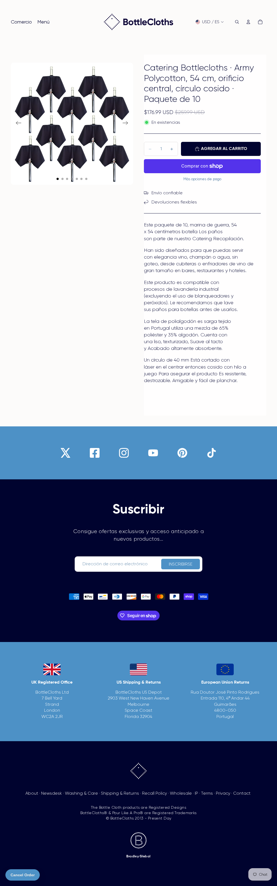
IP (196, 793)
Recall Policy (154, 793)
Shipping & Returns (120, 793)
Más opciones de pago (202, 179)
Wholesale (181, 793)
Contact (241, 793)
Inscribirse (180, 564)
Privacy (223, 793)
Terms (207, 793)
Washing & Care (81, 793)
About (31, 793)
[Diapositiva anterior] (17, 124)
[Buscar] (237, 22)
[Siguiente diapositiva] (127, 124)
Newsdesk (51, 793)
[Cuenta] (248, 22)
